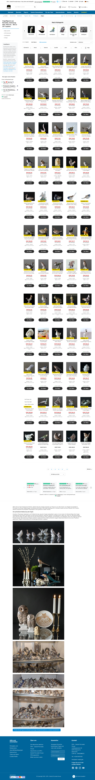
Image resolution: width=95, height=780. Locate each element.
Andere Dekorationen (37, 12)
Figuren (26, 12)
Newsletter (54, 740)
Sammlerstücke (60, 12)
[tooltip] (29, 67)
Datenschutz (13, 752)
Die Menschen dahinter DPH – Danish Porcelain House (36, 746)
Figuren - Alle (27, 15)
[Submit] (35, 7)
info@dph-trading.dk (77, 759)
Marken (69, 12)
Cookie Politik (13, 756)
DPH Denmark (7, 33)
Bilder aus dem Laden (36, 757)
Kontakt (74, 740)
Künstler (76, 12)
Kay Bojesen (7, 35)
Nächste (89, 469)
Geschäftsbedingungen (16, 750)
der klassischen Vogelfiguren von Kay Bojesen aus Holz (9, 69)
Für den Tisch (49, 12)
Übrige (6, 37)
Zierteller (18, 12)
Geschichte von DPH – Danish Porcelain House (37, 752)
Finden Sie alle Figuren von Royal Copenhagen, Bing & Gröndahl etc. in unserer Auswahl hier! (36, 729)
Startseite (10, 12)
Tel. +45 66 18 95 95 (77, 756)
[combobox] (25, 6)
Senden (61, 758)
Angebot (84, 12)
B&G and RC (7, 30)
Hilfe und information (13, 741)
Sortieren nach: (73, 42)
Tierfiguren (35, 15)
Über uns (33, 740)
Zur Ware (29, 80)
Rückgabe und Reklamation (14, 747)
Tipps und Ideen (14, 754)
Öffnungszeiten (34, 755)
